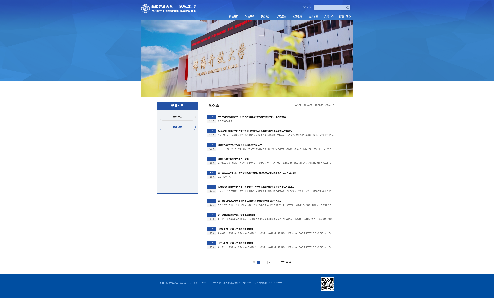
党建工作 (329, 16)
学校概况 (249, 16)
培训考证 (313, 16)
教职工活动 (345, 16)
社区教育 (297, 16)
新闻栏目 (319, 105)
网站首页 (233, 16)
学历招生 (281, 16)
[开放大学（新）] (168, 12)
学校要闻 (177, 117)
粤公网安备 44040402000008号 (270, 283)
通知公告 (177, 127)
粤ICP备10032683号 (247, 283)
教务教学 (265, 16)
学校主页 (306, 7)
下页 (283, 262)
